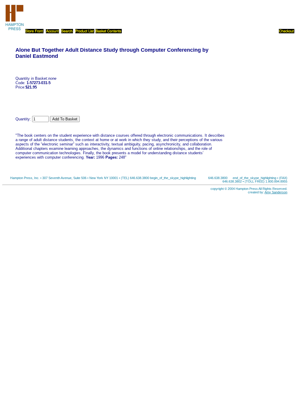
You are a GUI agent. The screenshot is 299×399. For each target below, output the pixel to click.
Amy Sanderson (276, 192)
